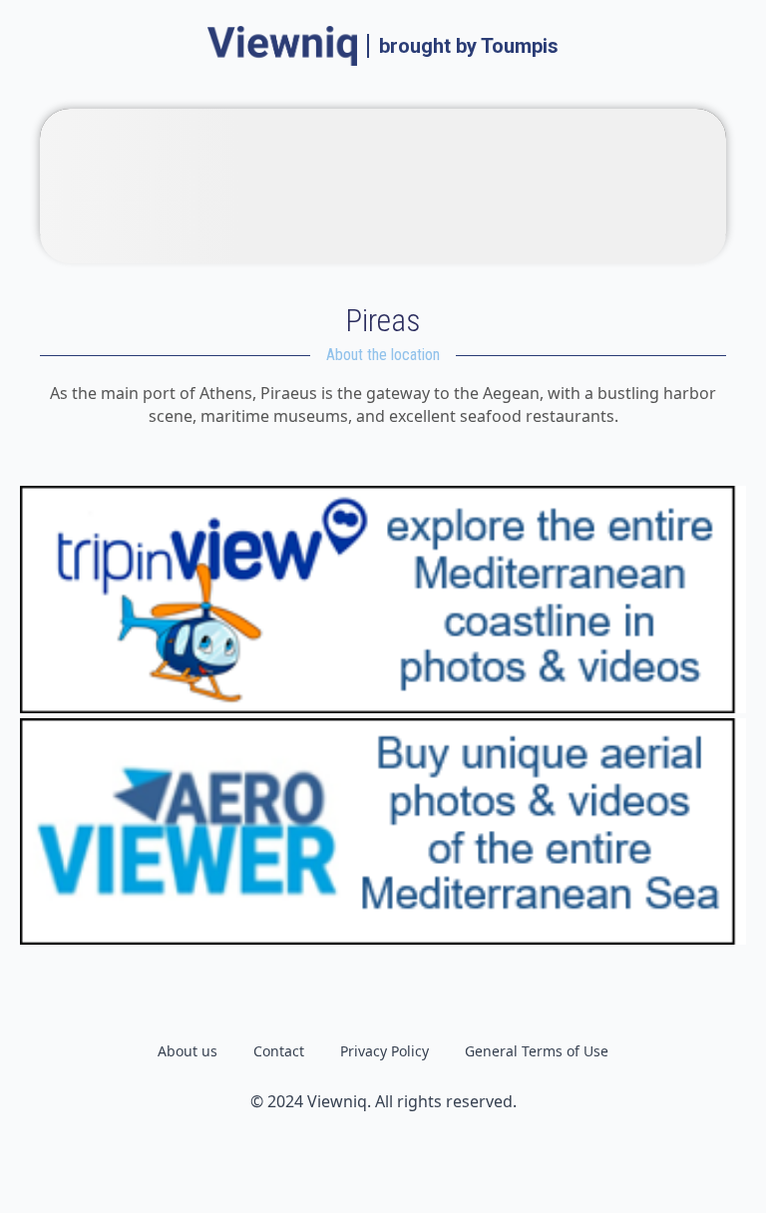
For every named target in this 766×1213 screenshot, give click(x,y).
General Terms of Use (536, 1051)
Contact (278, 1051)
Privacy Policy (384, 1051)
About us (187, 1051)
